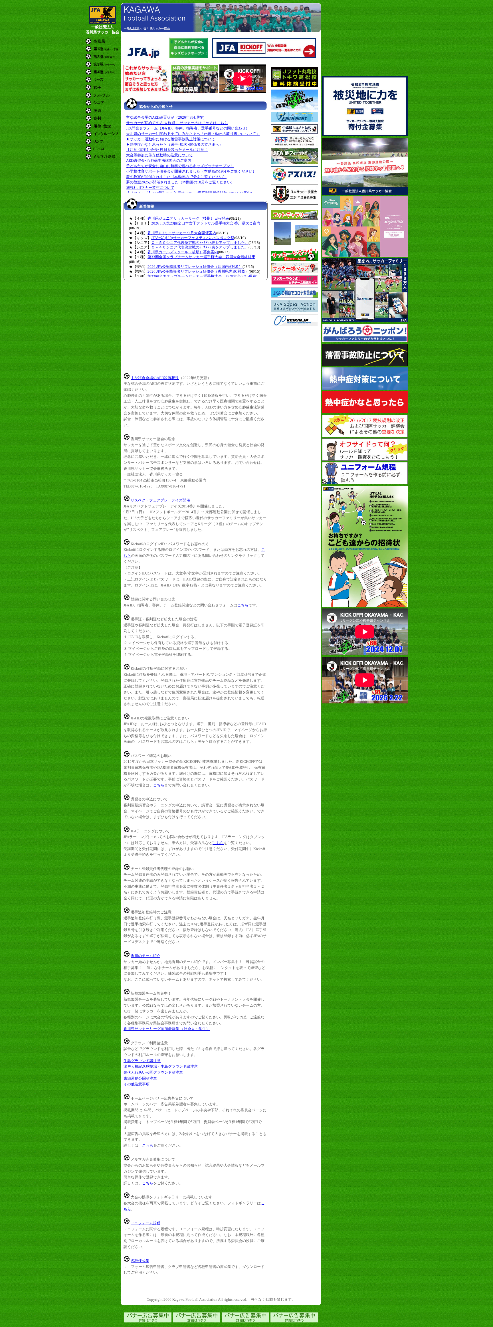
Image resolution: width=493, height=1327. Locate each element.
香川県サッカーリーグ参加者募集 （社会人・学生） (167, 1029)
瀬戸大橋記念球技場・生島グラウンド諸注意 (161, 1066)
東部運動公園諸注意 (140, 1078)
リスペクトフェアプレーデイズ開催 (160, 500)
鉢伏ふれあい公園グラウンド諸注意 (153, 1072)
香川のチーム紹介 (145, 956)
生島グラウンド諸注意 (142, 1061)
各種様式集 (140, 1261)
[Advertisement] (190, 96)
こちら (242, 605)
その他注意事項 (136, 1084)
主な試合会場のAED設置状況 (155, 378)
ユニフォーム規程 (145, 1223)
